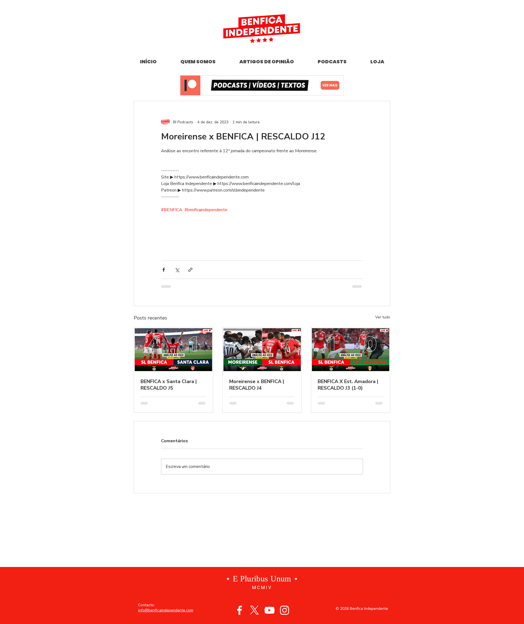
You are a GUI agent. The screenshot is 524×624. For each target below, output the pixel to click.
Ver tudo (382, 317)
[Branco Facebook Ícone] (239, 610)
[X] (254, 610)
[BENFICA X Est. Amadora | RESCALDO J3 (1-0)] (350, 349)
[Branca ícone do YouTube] (269, 610)
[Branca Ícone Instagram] (284, 610)
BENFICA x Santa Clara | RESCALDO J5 (169, 384)
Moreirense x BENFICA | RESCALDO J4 (256, 384)
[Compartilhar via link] (190, 269)
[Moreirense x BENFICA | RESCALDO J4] (262, 349)
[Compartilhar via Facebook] (163, 269)
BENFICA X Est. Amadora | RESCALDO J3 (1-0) (348, 384)
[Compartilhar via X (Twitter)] (177, 269)
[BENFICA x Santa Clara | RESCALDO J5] (173, 349)
